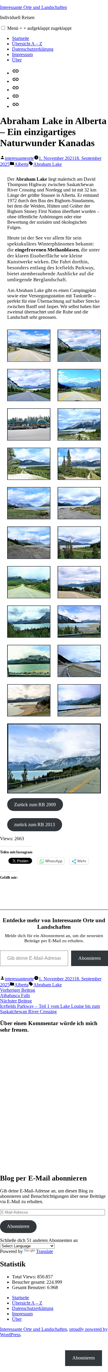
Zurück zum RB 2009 (35, 804)
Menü (39, 28)
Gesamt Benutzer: (29, 1287)
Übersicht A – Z (27, 43)
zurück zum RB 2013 (34, 824)
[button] (3, 28)
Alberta (21, 164)
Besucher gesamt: (29, 1282)
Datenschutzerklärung (32, 49)
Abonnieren (89, 958)
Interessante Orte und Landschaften (33, 7)
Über (17, 59)
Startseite (20, 38)
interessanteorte (19, 158)
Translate (44, 1251)
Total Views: (24, 1276)
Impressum (22, 54)
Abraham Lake (47, 164)
